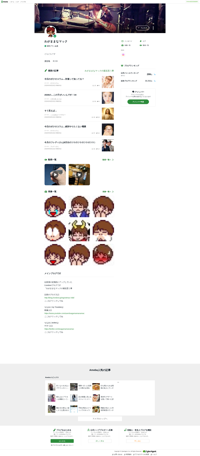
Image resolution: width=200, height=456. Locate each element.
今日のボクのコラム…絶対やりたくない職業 (65, 126)
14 (99, 149)
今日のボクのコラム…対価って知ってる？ (64, 79)
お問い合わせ (118, 454)
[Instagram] (123, 55)
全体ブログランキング (129, 81)
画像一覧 (128, 45)
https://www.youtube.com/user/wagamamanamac (64, 313)
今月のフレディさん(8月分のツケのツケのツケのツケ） (70, 142)
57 (94, 133)
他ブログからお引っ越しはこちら (61, 445)
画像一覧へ (107, 192)
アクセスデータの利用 (142, 454)
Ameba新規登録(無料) (192, 1)
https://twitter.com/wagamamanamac (59, 329)
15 (95, 85)
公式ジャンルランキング (130, 73)
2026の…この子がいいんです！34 (60, 95)
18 (99, 117)
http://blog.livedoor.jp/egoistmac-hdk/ (59, 298)
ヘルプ (155, 454)
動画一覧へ (107, 160)
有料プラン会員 (52, 46)
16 (99, 133)
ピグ (144, 41)
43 (94, 117)
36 (95, 101)
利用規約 (128, 454)
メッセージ (128, 41)
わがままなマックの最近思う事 (99, 71)
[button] (142, 28)
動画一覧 (146, 45)
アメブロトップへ (100, 419)
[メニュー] (153, 28)
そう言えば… (50, 111)
